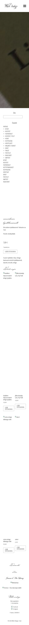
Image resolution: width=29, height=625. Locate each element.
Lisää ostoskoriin (10, 251)
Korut (7, 138)
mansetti (5, 263)
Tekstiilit (8, 153)
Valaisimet (8, 155)
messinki (10, 263)
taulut (7, 150)
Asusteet (7, 131)
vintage (15, 263)
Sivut (20, 621)
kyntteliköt (8, 143)
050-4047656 (15, 603)
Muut (6, 148)
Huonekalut (8, 134)
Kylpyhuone (8, 141)
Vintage (5, 126)
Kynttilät (6, 172)
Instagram (15, 609)
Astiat (7, 129)
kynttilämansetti (18, 260)
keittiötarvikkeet (8, 167)
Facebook (15, 607)
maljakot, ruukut (10, 146)
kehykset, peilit (10, 136)
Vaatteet (7, 158)
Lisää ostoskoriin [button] (8, 408)
